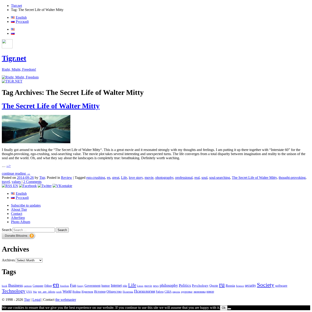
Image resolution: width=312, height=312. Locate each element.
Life (124, 177)
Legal (36, 300)
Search (7, 230)
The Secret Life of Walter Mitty (51, 106)
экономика (199, 291)
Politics (185, 285)
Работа (160, 291)
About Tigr (19, 209)
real (197, 177)
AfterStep (18, 218)
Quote (213, 285)
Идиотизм (87, 291)
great (115, 177)
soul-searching (219, 177)
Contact (16, 214)
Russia (230, 285)
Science (240, 286)
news (156, 285)
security (250, 285)
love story (136, 177)
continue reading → (16, 173)
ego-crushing (95, 177)
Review (66, 177)
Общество (114, 291)
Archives (8, 260)
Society (265, 284)
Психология (144, 291)
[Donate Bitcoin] (19, 238)
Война (76, 291)
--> (8, 166)
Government (92, 285)
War (35, 291)
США (168, 291)
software (281, 285)
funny (80, 286)
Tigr (42, 177)
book (4, 285)
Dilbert (48, 285)
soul (204, 177)
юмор (210, 291)
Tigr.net (16, 6)
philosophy (169, 285)
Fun (73, 285)
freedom (64, 286)
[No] (229, 308)
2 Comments (32, 182)
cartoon (28, 286)
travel (6, 182)
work (59, 292)
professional (184, 177)
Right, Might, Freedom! (19, 69)
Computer (38, 285)
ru (222, 284)
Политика (128, 291)
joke (125, 285)
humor (105, 285)
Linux (140, 286)
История (100, 291)
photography (164, 177)
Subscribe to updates (26, 205)
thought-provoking (292, 177)
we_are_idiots (46, 291)
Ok (224, 307)
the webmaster (65, 300)
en (108, 177)
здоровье (187, 291)
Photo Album (20, 222)
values (16, 182)
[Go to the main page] (20, 77)
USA (29, 291)
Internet (116, 285)
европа (176, 292)
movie (149, 177)
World (67, 291)
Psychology (200, 285)
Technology (13, 291)
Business (15, 285)
